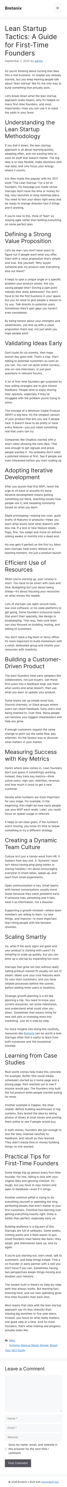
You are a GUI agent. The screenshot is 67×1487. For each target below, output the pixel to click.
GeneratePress (50, 1481)
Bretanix (13, 8)
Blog (12, 1340)
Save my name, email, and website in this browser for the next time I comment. (32, 1449)
